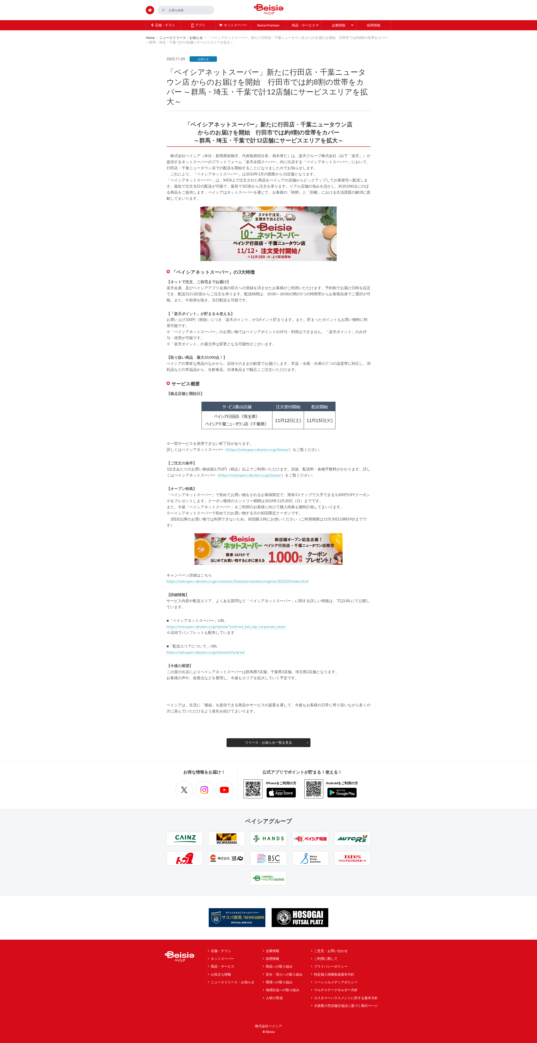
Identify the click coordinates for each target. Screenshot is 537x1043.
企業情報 (272, 951)
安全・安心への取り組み (284, 974)
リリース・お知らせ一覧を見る (268, 742)
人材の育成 (274, 998)
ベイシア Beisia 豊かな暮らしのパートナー (268, 9)
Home (150, 37)
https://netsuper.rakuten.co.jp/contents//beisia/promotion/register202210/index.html (237, 581)
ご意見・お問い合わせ (331, 951)
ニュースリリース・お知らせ (181, 37)
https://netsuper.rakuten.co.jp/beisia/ (258, 449)
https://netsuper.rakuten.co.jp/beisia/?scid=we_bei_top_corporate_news (226, 626)
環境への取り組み (279, 982)
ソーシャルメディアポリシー (336, 982)
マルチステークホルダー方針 (336, 990)
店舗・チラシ (221, 951)
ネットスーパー (222, 958)
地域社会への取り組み (282, 990)
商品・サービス (222, 966)
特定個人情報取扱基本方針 (334, 974)
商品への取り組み (279, 966)
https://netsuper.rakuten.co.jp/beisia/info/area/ (206, 652)
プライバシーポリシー (331, 966)
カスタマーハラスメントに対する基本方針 (346, 998)
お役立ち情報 (221, 974)
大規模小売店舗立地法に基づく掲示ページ (346, 1006)
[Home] (150, 10)
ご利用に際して (326, 958)
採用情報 (272, 958)
